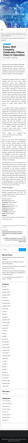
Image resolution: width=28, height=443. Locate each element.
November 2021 (6, 383)
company (12, 225)
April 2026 (4, 286)
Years (5, 227)
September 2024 (6, 306)
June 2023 (4, 331)
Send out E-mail (10, 204)
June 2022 (4, 364)
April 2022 (4, 369)
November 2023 (6, 322)
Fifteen (19, 225)
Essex (15, 225)
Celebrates (7, 225)
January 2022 (5, 378)
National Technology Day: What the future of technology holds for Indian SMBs (14, 239)
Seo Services (7, 44)
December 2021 (6, 380)
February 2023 (5, 342)
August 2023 (5, 328)
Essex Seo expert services (12, 139)
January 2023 (5, 344)
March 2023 (4, 339)
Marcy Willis (8, 57)
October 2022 (5, 353)
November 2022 (6, 350)
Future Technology (6, 403)
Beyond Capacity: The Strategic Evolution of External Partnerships (13, 262)
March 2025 (4, 297)
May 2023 (4, 333)
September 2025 (6, 295)
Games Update (5, 406)
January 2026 (5, 289)
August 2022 (5, 358)
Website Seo (5, 420)
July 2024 (4, 311)
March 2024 (4, 317)
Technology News (6, 414)
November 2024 (6, 303)
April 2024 (4, 314)
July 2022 (4, 361)
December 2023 (6, 320)
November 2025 (6, 292)
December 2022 (6, 347)
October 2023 (5, 325)
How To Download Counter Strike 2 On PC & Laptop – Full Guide (12, 278)
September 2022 (6, 355)
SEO (3, 227)
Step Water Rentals (14, 18)
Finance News (5, 394)
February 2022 (5, 375)
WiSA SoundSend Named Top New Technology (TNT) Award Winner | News (12, 233)
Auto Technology (6, 401)
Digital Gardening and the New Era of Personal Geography (13, 258)
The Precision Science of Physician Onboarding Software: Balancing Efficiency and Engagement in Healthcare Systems (13, 272)
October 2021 (5, 386)
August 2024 (5, 308)
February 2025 (5, 300)
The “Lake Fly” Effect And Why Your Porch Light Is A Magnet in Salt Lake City (14, 267)
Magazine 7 (10, 440)
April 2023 (4, 336)
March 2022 (4, 372)
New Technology (6, 409)
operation (23, 225)
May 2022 (4, 367)
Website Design (6, 417)
